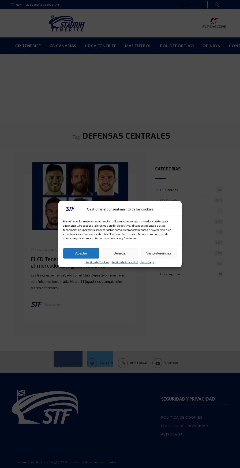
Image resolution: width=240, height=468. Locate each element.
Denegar (120, 253)
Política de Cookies (97, 262)
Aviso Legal (147, 262)
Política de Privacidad (125, 262)
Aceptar (81, 253)
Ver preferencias (158, 253)
